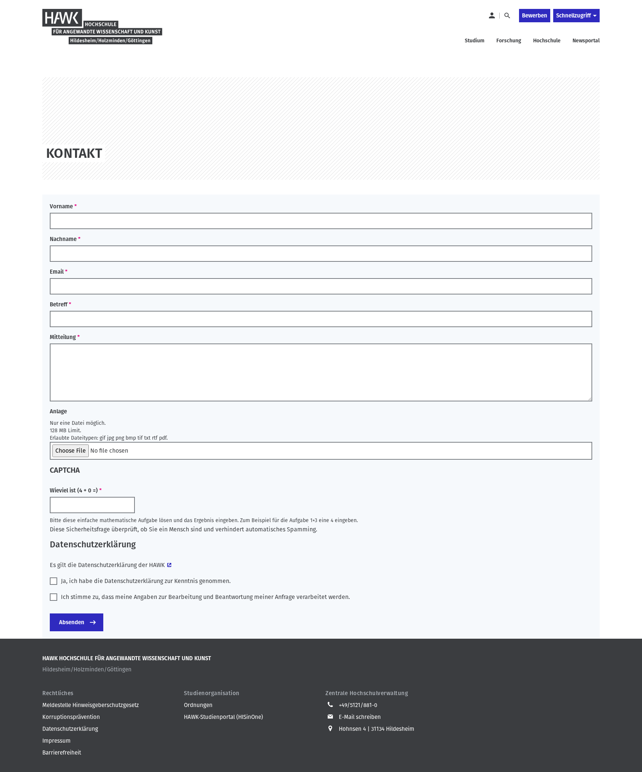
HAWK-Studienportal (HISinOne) (223, 717)
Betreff (58, 304)
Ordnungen (198, 705)
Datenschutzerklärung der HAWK (121, 565)
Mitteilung (63, 337)
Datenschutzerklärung (70, 729)
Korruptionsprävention (71, 717)
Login (491, 15)
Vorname (61, 206)
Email (57, 271)
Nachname (63, 239)
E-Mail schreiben (360, 717)
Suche (507, 15)
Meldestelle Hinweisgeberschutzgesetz (90, 705)
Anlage (58, 411)
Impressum (56, 740)
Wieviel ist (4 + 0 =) (74, 490)
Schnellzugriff (573, 15)
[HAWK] (102, 31)
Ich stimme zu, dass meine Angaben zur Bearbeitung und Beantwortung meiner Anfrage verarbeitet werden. (205, 596)
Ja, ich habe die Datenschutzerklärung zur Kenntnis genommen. (146, 580)
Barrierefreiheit (61, 752)
